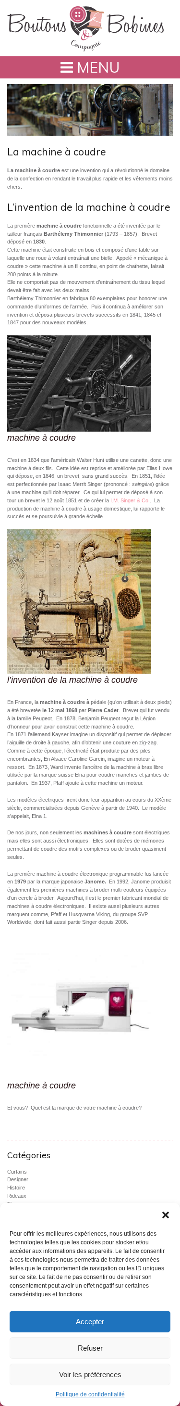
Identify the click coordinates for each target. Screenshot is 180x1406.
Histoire (16, 1187)
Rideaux (16, 1196)
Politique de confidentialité (90, 1394)
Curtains (17, 1172)
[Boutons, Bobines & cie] (85, 28)
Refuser (90, 1348)
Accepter (90, 1321)
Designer (17, 1179)
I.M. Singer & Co (129, 500)
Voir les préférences (90, 1374)
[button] (165, 1215)
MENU (96, 67)
